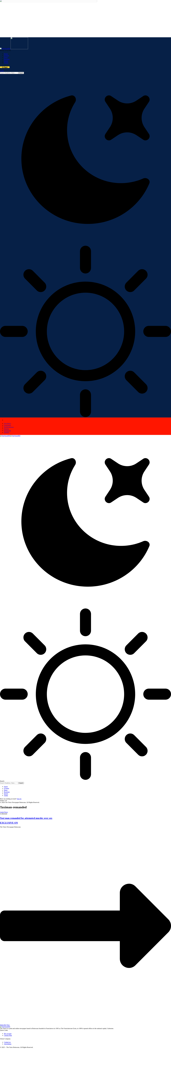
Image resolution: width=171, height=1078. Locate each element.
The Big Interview (9, 427)
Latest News (4, 812)
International (7, 430)
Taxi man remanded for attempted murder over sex (26, 818)
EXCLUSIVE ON (9, 822)
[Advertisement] (59, 1064)
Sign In (19, 799)
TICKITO (6, 432)
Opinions (6, 429)
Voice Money (7, 423)
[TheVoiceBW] (10, 436)
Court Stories (7, 425)
